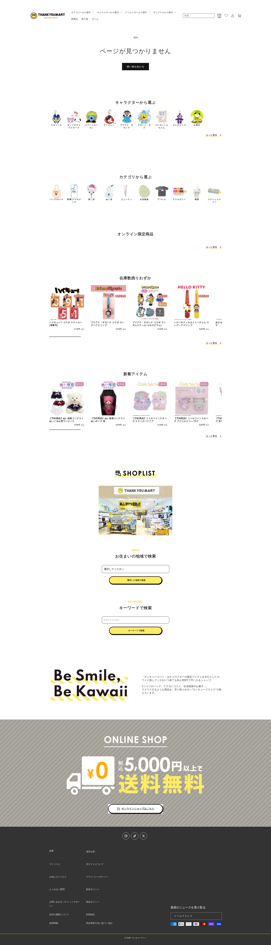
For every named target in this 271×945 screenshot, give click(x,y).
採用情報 (53, 923)
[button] (82, 12)
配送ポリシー (92, 889)
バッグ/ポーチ (57, 199)
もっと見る (211, 135)
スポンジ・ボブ (144, 126)
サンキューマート (139, 938)
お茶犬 (197, 125)
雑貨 (197, 199)
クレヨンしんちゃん (161, 126)
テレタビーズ (179, 125)
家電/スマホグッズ (74, 200)
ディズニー (109, 125)
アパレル (161, 199)
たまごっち (56, 125)
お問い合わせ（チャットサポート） (64, 904)
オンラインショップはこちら (138, 808)
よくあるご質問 (57, 889)
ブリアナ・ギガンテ (126, 126)
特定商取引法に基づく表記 (99, 923)
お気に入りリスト (58, 877)
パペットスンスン (91, 126)
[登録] (218, 916)
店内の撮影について (59, 914)
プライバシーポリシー (97, 877)
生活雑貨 (144, 199)
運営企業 (90, 851)
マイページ (54, 864)
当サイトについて (95, 864)
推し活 (91, 199)
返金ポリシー (92, 902)
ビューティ (126, 199)
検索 (51, 851)
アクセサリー (179, 199)
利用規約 (90, 914)
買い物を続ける (135, 66)
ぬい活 (109, 199)
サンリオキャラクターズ (74, 126)
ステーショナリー (214, 200)
